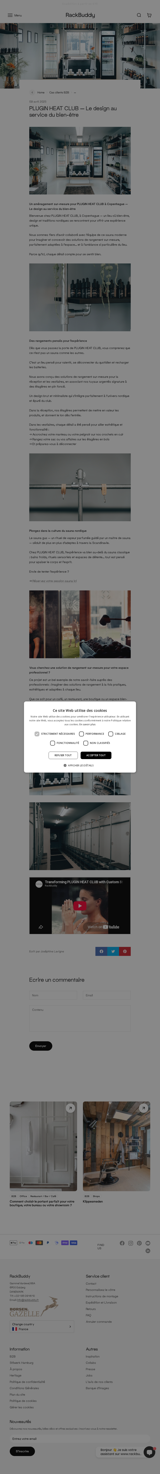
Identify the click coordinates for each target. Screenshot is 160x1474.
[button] (80, 765)
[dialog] (80, 737)
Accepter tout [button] (96, 755)
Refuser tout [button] (63, 755)
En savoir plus (87, 724)
